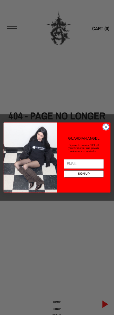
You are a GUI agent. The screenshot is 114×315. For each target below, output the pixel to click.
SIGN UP (84, 173)
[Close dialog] (106, 127)
